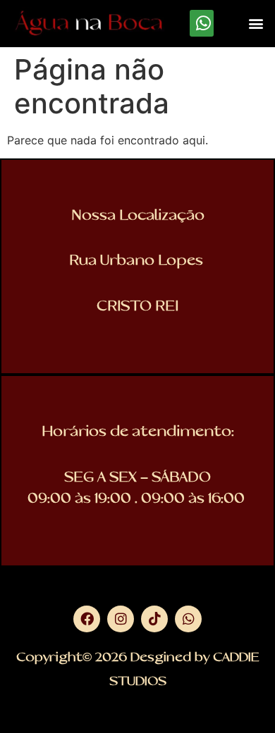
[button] (256, 23)
